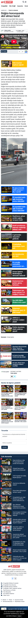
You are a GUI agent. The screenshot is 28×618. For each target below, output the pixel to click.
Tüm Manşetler (7, 592)
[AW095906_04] (14, 161)
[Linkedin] (14, 376)
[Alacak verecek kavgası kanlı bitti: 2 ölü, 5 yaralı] (21, 415)
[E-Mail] (11, 376)
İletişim (4, 599)
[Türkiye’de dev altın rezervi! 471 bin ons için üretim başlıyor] (7, 415)
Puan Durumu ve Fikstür (9, 590)
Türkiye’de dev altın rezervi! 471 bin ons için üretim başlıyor (7, 422)
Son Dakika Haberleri (8, 593)
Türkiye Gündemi (13, 10)
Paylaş (4, 51)
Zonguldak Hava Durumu (9, 585)
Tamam (19, 616)
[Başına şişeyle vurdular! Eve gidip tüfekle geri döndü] (21, 388)
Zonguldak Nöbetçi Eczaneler (10, 583)
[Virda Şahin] (5, 371)
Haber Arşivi (6, 595)
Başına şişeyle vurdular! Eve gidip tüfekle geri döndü (21, 395)
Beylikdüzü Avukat (19, 601)
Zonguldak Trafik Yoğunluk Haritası (12, 588)
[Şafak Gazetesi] (7, 2)
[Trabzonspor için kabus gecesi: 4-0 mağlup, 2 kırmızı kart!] (21, 402)
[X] (15, 578)
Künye (10, 599)
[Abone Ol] (26, 51)
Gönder (4, 447)
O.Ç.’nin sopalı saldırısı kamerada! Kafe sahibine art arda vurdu (7, 395)
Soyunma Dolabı (19, 599)
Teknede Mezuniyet (8, 601)
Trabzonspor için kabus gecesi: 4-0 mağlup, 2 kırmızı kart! (20, 408)
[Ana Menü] (25, 2)
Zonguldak (4, 6)
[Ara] (23, 2)
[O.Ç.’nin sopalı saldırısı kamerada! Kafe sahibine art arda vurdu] (7, 388)
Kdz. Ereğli (12, 6)
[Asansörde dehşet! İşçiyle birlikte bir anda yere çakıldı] (7, 402)
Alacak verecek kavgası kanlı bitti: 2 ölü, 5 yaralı (20, 421)
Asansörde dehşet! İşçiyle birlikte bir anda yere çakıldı (7, 408)
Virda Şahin (13, 373)
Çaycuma (20, 6)
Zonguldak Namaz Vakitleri (10, 586)
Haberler (3, 10)
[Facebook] (12, 578)
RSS (4, 609)
